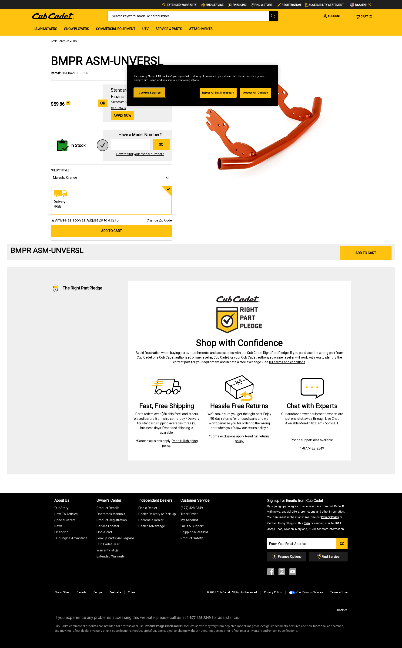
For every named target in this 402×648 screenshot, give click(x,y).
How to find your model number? (140, 154)
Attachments (201, 29)
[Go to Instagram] (281, 572)
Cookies (342, 610)
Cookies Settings (150, 92)
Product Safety (192, 538)
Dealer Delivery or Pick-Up (157, 514)
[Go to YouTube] (292, 572)
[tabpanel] (263, 128)
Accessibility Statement (326, 5)
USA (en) (361, 5)
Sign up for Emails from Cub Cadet (306, 514)
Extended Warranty (181, 5)
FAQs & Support (192, 526)
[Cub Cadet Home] (53, 16)
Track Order (189, 514)
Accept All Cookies (255, 92)
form (307, 523)
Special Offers (65, 520)
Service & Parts (169, 29)
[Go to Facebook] (270, 572)
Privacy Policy (330, 517)
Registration (291, 5)
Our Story (61, 508)
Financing (239, 5)
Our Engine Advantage (70, 538)
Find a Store (263, 5)
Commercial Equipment (115, 29)
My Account (189, 520)
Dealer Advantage (151, 526)
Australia (115, 592)
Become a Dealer (151, 520)
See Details (118, 108)
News (58, 526)
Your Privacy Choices (309, 592)
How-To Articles (66, 514)
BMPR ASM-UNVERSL (64, 41)
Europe (98, 592)
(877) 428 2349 (192, 508)
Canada (82, 592)
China (131, 592)
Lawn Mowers (45, 29)
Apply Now (122, 115)
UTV (145, 29)
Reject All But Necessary (218, 92)
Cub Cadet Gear (108, 544)
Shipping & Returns (194, 532)
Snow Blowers (76, 29)
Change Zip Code (159, 220)
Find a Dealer (147, 508)
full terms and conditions (287, 362)
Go (161, 144)
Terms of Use (339, 592)
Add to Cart (111, 231)
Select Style (60, 170)
